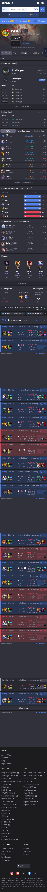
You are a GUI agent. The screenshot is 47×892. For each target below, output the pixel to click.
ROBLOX (4, 790)
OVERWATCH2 (7, 793)
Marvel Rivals (6, 799)
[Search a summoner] (35, 9)
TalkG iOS (27, 799)
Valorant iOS (28, 787)
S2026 (8, 131)
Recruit (26, 854)
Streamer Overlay (8, 839)
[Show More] (13, 2)
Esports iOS (28, 805)
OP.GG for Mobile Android (33, 773)
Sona (7, 147)
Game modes (22, 21)
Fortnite (4, 810)
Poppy (8, 176)
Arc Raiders (5, 802)
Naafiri (8, 170)
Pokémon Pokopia (8, 796)
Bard (7, 153)
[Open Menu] (42, 2)
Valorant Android (30, 784)
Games (4, 825)
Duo (2, 828)
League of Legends (8, 773)
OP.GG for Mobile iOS (31, 776)
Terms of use (6, 851)
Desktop (4, 822)
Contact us (5, 860)
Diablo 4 (4, 813)
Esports (4, 833)
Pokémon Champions (9, 781)
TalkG (3, 831)
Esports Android (30, 802)
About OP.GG (6, 755)
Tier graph (27, 43)
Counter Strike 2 (7, 807)
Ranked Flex (39, 131)
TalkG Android (29, 796)
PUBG (3, 787)
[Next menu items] (35, 21)
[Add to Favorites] (26, 31)
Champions (7, 21)
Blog (3, 761)
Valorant (4, 784)
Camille (8, 158)
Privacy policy (7, 848)
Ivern (8, 164)
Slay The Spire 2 (7, 805)
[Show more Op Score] (44, 308)
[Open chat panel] (45, 51)
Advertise (27, 851)
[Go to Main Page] (6, 3)
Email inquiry (6, 857)
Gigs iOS (27, 793)
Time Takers (6, 819)
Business (27, 848)
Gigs (3, 836)
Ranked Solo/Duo (23, 131)
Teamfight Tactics (8, 776)
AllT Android (28, 778)
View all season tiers (22, 106)
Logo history (6, 764)
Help (3, 854)
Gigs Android (28, 790)
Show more (23, 708)
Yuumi (8, 141)
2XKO (3, 816)
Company (5, 758)
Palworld (4, 778)
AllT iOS (27, 781)
